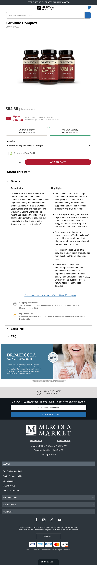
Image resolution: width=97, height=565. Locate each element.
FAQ (14, 336)
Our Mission (8, 481)
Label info (17, 328)
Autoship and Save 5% (23, 153)
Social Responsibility (12, 476)
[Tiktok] (52, 520)
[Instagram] (43, 520)
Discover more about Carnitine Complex (50, 295)
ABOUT (6, 464)
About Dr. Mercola (11, 491)
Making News (9, 486)
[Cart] (89, 8)
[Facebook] (36, 520)
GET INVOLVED (10, 498)
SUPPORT (8, 512)
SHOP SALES (47, 562)
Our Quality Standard (12, 471)
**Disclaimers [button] (47, 536)
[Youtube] (59, 520)
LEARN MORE (9, 505)
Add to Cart (58, 162)
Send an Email (63, 441)
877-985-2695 (36, 441)
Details (15, 181)
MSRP (31, 109)
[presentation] (85, 66)
